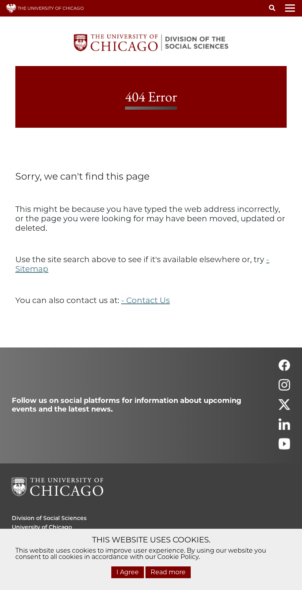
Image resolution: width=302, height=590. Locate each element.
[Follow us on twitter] (284, 408)
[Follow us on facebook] (284, 368)
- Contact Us (145, 300)
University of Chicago (42, 527)
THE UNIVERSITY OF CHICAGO (50, 8)
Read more (168, 572)
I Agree (127, 572)
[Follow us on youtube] (284, 447)
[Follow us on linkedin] (284, 427)
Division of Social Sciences (49, 518)
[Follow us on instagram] (284, 388)
